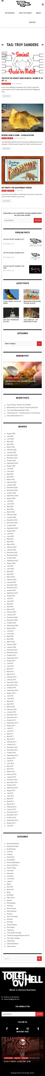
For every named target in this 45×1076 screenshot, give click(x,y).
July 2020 (10, 631)
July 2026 (10, 436)
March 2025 (11, 479)
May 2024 (10, 506)
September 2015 (12, 788)
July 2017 (10, 728)
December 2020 (12, 617)
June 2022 (10, 569)
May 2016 (10, 766)
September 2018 (12, 690)
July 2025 (10, 468)
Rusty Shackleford (20, 138)
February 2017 (11, 742)
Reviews (10, 138)
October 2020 (11, 623)
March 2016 (11, 771)
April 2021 (10, 606)
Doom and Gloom (12, 865)
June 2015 (10, 796)
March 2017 (11, 739)
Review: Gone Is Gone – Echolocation (18, 135)
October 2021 (11, 590)
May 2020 (10, 636)
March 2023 (11, 544)
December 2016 (12, 747)
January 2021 (11, 615)
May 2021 (10, 604)
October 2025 (11, 460)
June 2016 (10, 763)
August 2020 (11, 628)
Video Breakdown (13, 943)
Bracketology (6, 83)
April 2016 (10, 769)
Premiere (10, 906)
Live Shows (10, 878)
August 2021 (11, 596)
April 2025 (10, 477)
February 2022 (11, 579)
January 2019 (11, 679)
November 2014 (12, 815)
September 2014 (12, 820)
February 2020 (11, 644)
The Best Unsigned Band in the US (18, 935)
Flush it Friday (11, 868)
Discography (11, 860)
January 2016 (11, 777)
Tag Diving (10, 930)
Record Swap (11, 908)
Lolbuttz (9, 881)
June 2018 (10, 698)
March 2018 (11, 707)
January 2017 (11, 744)
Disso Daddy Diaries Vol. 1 (15, 416)
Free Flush (10, 870)
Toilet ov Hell (20, 1073)
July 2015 (10, 793)
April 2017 (10, 736)
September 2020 (12, 625)
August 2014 (11, 823)
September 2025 (12, 463)
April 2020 (10, 639)
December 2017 (12, 715)
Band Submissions (13, 843)
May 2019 (10, 669)
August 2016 (11, 758)
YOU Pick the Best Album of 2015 (13, 239)
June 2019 (10, 666)
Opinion (9, 900)
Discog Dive (10, 857)
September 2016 (12, 755)
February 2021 (11, 612)
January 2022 (11, 582)
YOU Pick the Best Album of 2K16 (13, 253)
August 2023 (11, 531)
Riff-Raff (10, 922)
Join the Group (25, 13)
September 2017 (12, 723)
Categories (10, 13)
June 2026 (10, 439)
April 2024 (10, 509)
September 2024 (12, 496)
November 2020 (12, 620)
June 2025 (10, 471)
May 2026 (10, 441)
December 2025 (12, 455)
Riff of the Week (12, 916)
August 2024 (11, 498)
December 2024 (12, 487)
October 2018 (11, 688)
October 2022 (11, 558)
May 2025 (10, 474)
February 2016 (11, 774)
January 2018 (11, 712)
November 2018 (12, 685)
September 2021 (12, 593)
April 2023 (10, 541)
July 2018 (10, 696)
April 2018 (10, 704)
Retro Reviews (11, 911)
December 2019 (12, 650)
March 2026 (11, 447)
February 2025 (11, 482)
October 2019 (11, 655)
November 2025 (12, 458)
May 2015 (10, 798)
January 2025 (11, 485)
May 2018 (10, 701)
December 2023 (12, 520)
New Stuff (10, 190)
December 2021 (12, 585)
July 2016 (10, 761)
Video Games (11, 946)
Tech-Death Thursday (14, 933)
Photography (11, 903)
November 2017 (12, 717)
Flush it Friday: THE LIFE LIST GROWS (19, 405)
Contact (32, 22)
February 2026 (11, 450)
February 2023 (11, 547)
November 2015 (12, 782)
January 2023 (11, 550)
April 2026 (10, 444)
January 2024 (11, 517)
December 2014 (12, 812)
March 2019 (11, 674)
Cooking (9, 854)
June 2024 (10, 504)
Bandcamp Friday (12, 846)
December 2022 (12, 552)
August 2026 (11, 433)
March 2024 (11, 512)
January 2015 (11, 809)
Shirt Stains (11, 927)
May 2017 (10, 734)
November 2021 (12, 587)
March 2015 (11, 804)
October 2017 (11, 720)
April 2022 (10, 574)
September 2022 (12, 561)
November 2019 (12, 652)
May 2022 (10, 571)
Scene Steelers (12, 925)
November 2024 (12, 490)
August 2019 (11, 660)
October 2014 (11, 817)
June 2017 (10, 731)
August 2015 (11, 790)
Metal (4, 138)
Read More (6, 96)
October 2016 (11, 753)
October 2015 (11, 785)
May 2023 (10, 539)
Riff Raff (10, 919)
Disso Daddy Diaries (13, 862)
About (38, 13)
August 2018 (11, 693)
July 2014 (10, 826)
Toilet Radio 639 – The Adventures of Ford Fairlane (31, 321)
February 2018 (11, 709)
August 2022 (11, 563)
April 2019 (10, 671)
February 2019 (11, 677)
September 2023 (12, 528)
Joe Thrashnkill (17, 83)
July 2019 (10, 663)
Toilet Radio (11, 941)
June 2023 (10, 536)
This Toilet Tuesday (13, 938)
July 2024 (10, 501)
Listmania (10, 876)
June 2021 (10, 601)
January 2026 (11, 452)
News (9, 892)
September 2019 (12, 658)
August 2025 (11, 466)
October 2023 (11, 525)
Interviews (10, 873)
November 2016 (12, 750)
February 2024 (11, 514)
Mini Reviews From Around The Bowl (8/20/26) (22, 407)
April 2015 (10, 801)
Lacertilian (20, 190)
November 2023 (12, 523)
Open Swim (9, 378)
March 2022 (11, 577)
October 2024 (11, 493)
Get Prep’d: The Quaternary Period (17, 188)
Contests (10, 851)
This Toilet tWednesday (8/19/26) (18, 410)
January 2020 (11, 647)
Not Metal (10, 895)
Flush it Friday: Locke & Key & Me (17, 1061)
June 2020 (10, 634)
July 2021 (10, 598)
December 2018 (12, 682)
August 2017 (11, 725)
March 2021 (11, 609)
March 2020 (11, 642)
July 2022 (10, 566)
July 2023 (10, 533)
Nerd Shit (10, 887)
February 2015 (11, 807)
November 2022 (12, 555)
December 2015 (12, 780)
